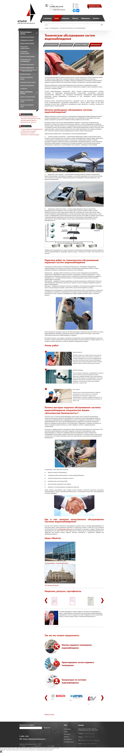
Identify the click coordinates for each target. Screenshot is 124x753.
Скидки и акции (26, 126)
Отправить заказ (94, 6)
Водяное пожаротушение (27, 56)
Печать (76, 6)
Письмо (77, 7)
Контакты (96, 18)
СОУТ (39, 744)
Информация (85, 18)
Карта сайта (38, 746)
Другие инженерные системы (26, 92)
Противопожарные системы (25, 33)
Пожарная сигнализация (27, 37)
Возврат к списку (49, 714)
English (77, 4)
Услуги (56, 18)
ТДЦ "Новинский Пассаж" (52, 585)
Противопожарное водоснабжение (25, 60)
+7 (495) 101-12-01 (56, 6)
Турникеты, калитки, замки (27, 82)
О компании (47, 18)
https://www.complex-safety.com (90, 740)
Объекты (75, 18)
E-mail (52, 746)
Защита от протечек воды (27, 96)
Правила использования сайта (28, 744)
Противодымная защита (27, 64)
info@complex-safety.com (59, 9)
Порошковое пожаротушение (24, 52)
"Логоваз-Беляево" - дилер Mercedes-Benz (56, 563)
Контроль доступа (25, 74)
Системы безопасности (27, 68)
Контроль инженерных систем (26, 100)
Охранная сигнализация (27, 85)
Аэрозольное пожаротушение (24, 47)
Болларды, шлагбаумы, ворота (26, 78)
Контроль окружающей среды (27, 105)
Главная (46, 28)
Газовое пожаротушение (27, 43)
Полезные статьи (68, 742)
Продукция (65, 18)
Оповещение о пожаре (26, 40)
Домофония (23, 88)
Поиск (46, 24)
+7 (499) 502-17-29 (89, 737)
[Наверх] (118, 747)
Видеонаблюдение (27, 71)
